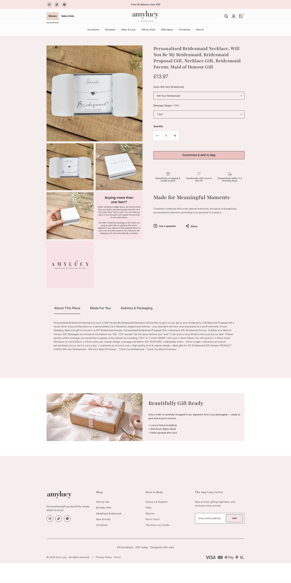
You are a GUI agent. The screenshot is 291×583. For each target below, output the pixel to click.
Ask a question (167, 226)
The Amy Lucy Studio (157, 524)
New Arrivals (103, 519)
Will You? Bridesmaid (168, 95)
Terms (117, 557)
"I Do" (160, 114)
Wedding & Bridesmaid (108, 513)
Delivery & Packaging (137, 308)
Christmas (101, 524)
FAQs (148, 507)
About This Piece (67, 308)
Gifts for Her (103, 501)
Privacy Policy (104, 557)
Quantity (158, 126)
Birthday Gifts (103, 507)
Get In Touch (153, 519)
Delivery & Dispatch (157, 501)
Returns (150, 513)
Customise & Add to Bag (198, 155)
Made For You (100, 308)
